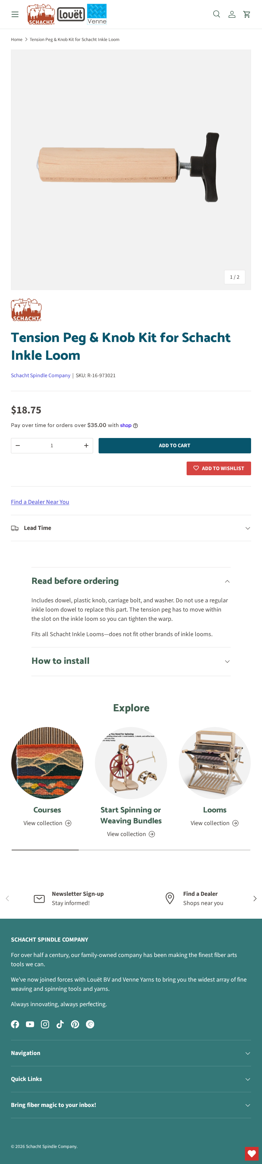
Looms (215, 810)
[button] (246, 14)
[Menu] (15, 14)
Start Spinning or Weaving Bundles (131, 815)
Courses (47, 810)
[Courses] (47, 763)
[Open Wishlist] (252, 1154)
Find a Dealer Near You (40, 502)
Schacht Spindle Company (40, 375)
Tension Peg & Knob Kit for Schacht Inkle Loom (74, 39)
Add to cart (174, 445)
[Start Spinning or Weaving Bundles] (131, 763)
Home (17, 39)
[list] (131, 170)
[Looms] (215, 763)
